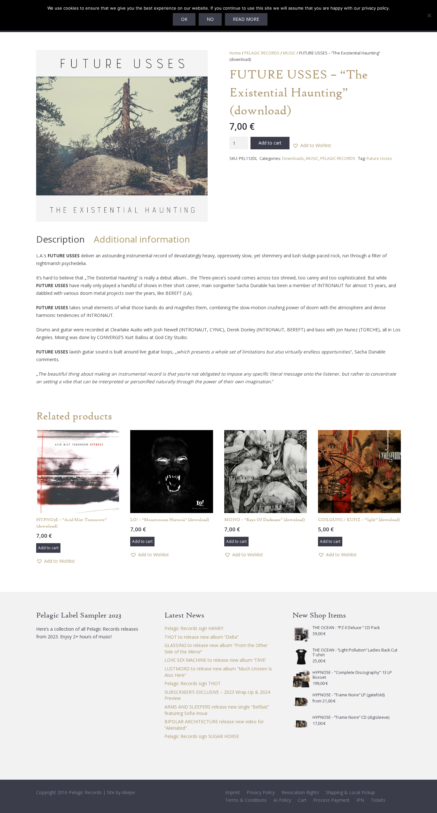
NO (210, 19)
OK (184, 19)
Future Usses (379, 158)
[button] (199, 59)
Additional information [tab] (142, 239)
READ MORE (246, 19)
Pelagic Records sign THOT (192, 683)
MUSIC (289, 53)
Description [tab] (60, 239)
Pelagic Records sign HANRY (193, 628)
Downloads (293, 158)
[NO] (429, 15)
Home (235, 53)
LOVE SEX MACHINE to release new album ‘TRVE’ (215, 660)
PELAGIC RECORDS (262, 53)
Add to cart (270, 143)
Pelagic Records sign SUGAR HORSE (201, 736)
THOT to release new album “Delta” (201, 637)
